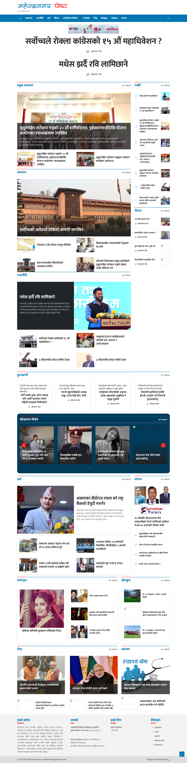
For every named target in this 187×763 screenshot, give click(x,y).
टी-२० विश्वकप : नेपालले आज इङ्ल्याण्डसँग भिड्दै (153, 632)
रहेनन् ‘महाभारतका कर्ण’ (98, 596)
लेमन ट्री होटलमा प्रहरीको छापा (150, 545)
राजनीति (39, 18)
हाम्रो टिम (157, 736)
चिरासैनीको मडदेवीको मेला (145, 260)
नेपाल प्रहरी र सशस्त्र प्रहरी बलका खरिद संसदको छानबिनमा (149, 200)
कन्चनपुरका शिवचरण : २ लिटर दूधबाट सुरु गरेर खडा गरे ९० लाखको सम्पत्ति (35, 455)
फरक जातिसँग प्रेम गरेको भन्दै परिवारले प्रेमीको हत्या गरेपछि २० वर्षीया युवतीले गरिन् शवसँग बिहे (101, 705)
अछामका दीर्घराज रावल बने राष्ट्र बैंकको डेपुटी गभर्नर (149, 142)
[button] (168, 18)
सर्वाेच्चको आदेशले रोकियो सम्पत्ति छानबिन (51, 229)
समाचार (28, 18)
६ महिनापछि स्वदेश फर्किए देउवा (54, 360)
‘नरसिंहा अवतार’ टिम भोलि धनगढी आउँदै (99, 632)
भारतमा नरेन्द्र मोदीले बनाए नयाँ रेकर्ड (90, 688)
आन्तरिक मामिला (70, 18)
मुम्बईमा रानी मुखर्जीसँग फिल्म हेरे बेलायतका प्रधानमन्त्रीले (101, 614)
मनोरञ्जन (86, 18)
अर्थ (48, 18)
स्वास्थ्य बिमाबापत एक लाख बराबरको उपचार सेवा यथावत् (145, 687)
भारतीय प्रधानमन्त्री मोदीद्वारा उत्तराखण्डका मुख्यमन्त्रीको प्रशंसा (39, 687)
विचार (56, 18)
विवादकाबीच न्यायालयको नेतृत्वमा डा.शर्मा (112, 245)
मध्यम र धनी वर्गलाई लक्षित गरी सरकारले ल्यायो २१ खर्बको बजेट (54, 565)
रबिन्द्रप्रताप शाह (143, 223)
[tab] (86, 467)
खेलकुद (104, 18)
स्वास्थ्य (114, 18)
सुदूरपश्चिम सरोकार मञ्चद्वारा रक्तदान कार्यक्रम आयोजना (113, 159)
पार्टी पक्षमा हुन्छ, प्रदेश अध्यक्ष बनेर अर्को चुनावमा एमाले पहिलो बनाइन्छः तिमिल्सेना (34, 399)
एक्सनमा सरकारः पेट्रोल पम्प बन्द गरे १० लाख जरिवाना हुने (54, 545)
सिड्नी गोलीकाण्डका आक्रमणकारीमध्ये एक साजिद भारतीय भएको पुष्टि (50, 705)
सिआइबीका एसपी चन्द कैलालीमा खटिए (71, 457)
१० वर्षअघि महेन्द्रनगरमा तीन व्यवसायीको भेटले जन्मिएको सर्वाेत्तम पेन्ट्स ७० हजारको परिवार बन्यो (152, 522)
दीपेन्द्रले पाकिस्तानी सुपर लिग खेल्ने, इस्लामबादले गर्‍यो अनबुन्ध (154, 614)
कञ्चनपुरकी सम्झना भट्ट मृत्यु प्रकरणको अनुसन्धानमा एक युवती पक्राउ (111, 455)
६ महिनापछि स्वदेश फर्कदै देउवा (111, 360)
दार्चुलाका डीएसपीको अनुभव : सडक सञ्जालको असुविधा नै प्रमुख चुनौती (113, 395)
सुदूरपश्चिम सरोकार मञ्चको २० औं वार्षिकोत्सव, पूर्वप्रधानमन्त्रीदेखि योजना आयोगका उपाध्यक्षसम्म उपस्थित (73, 131)
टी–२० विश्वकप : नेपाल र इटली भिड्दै (154, 596)
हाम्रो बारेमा (158, 727)
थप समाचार (126, 85)
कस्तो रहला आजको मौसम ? (150, 564)
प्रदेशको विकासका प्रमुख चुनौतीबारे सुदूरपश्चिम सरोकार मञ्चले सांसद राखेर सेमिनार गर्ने (113, 264)
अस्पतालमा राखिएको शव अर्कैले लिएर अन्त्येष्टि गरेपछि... (153, 554)
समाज (124, 18)
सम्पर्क (157, 732)
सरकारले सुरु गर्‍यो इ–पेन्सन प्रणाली (109, 565)
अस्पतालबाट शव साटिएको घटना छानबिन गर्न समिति (152, 703)
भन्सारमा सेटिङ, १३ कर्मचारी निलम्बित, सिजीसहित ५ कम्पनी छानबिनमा (111, 545)
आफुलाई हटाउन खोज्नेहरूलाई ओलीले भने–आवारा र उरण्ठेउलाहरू (110, 340)
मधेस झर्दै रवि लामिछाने (93, 64)
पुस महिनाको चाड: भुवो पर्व (145, 246)
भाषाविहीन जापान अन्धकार (145, 232)
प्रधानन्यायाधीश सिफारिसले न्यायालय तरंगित (50, 265)
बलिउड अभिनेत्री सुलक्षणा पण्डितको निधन (41, 631)
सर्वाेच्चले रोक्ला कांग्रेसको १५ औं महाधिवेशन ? (93, 41)
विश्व (95, 18)
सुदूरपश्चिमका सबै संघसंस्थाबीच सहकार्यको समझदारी (151, 535)
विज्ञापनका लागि (159, 740)
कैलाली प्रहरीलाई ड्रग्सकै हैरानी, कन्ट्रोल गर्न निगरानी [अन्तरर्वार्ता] (152, 395)
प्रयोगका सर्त (158, 745)
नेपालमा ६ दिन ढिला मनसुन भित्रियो (54, 245)
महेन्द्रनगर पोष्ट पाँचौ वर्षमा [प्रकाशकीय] (148, 457)
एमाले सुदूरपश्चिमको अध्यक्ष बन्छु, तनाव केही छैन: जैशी (74, 394)
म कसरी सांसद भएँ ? (142, 219)
